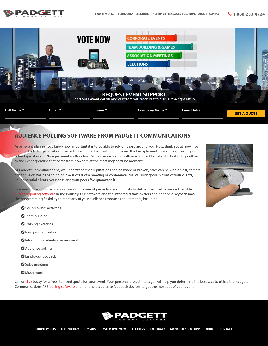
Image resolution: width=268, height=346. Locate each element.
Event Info (191, 110)
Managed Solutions (182, 14)
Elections (142, 14)
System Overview (113, 329)
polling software (62, 286)
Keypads (90, 329)
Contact (215, 14)
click (28, 281)
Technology (125, 14)
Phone (100, 110)
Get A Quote (246, 113)
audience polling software (35, 194)
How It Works (104, 14)
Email (55, 110)
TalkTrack (158, 14)
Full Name (14, 110)
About (202, 14)
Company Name (152, 110)
